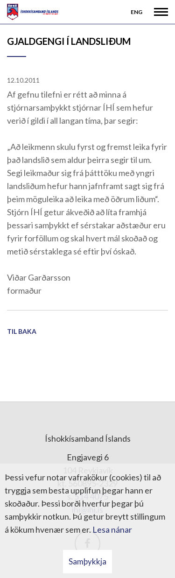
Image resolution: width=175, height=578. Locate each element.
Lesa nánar (112, 529)
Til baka (21, 331)
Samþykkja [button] (87, 561)
